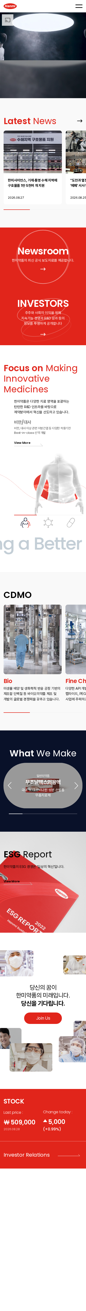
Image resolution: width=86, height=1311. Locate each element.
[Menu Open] (79, 6)
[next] (76, 785)
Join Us (43, 1018)
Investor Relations (27, 1155)
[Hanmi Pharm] (10, 6)
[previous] (9, 785)
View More (77, 118)
